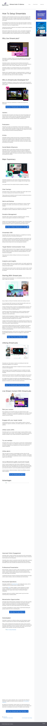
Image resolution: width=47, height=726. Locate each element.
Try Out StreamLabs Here (16, 474)
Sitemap (44, 723)
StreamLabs (5, 716)
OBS (9, 587)
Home (29, 4)
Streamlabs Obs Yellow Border (8, 717)
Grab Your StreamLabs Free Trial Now (16, 711)
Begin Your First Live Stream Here (16, 337)
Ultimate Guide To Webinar (17, 4)
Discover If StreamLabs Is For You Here (16, 107)
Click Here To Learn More (16, 612)
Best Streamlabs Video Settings (27, 717)
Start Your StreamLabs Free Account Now (16, 385)
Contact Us (42, 4)
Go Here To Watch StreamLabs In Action (16, 227)
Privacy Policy (35, 4)
